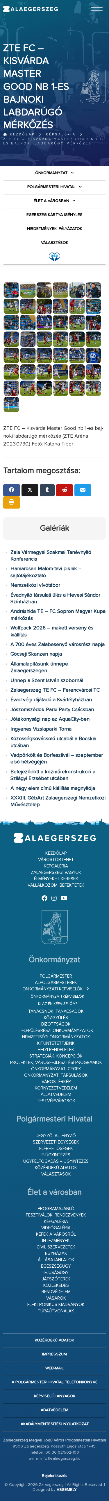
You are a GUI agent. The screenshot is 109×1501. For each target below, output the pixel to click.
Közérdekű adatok (56, 1168)
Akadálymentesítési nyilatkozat (55, 1424)
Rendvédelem (56, 1292)
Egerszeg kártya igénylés (54, 215)
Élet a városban (51, 201)
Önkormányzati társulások (56, 1075)
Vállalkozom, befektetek (56, 885)
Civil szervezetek (56, 1247)
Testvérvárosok (56, 1101)
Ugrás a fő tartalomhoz (91, 2)
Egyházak (56, 1253)
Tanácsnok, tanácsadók (56, 1011)
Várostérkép (56, 1082)
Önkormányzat (51, 173)
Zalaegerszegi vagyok (56, 872)
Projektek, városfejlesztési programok (56, 1062)
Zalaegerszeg (30, 9)
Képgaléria (61, 134)
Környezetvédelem (56, 1088)
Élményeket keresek (56, 879)
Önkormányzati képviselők (52, 989)
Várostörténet (56, 860)
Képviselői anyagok (54, 1396)
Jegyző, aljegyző (56, 1136)
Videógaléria (56, 1228)
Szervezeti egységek (56, 1142)
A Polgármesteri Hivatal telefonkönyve (55, 1382)
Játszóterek (56, 1279)
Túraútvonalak (56, 1311)
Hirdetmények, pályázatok (54, 229)
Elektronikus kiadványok (56, 1305)
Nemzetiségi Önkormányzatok (56, 1037)
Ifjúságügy (56, 1273)
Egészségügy (56, 1266)
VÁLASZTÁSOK (54, 243)
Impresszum (54, 1354)
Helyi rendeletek (56, 1050)
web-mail (54, 1368)
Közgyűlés (56, 1018)
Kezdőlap (21, 134)
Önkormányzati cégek (56, 1069)
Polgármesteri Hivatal (51, 187)
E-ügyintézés (56, 1155)
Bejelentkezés (54, 1476)
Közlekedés (56, 1285)
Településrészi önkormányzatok (56, 1030)
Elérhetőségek (56, 1148)
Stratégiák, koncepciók (56, 1056)
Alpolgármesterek (56, 983)
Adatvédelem (54, 1410)
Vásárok (56, 1298)
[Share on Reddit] (64, 490)
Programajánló (56, 1209)
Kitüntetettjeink (56, 1043)
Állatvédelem (56, 1094)
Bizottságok (56, 1024)
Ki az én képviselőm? (57, 1004)
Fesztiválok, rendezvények (56, 1215)
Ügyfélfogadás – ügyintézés (56, 1161)
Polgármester (56, 976)
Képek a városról (56, 1234)
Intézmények (56, 1241)
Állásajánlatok (56, 1260)
